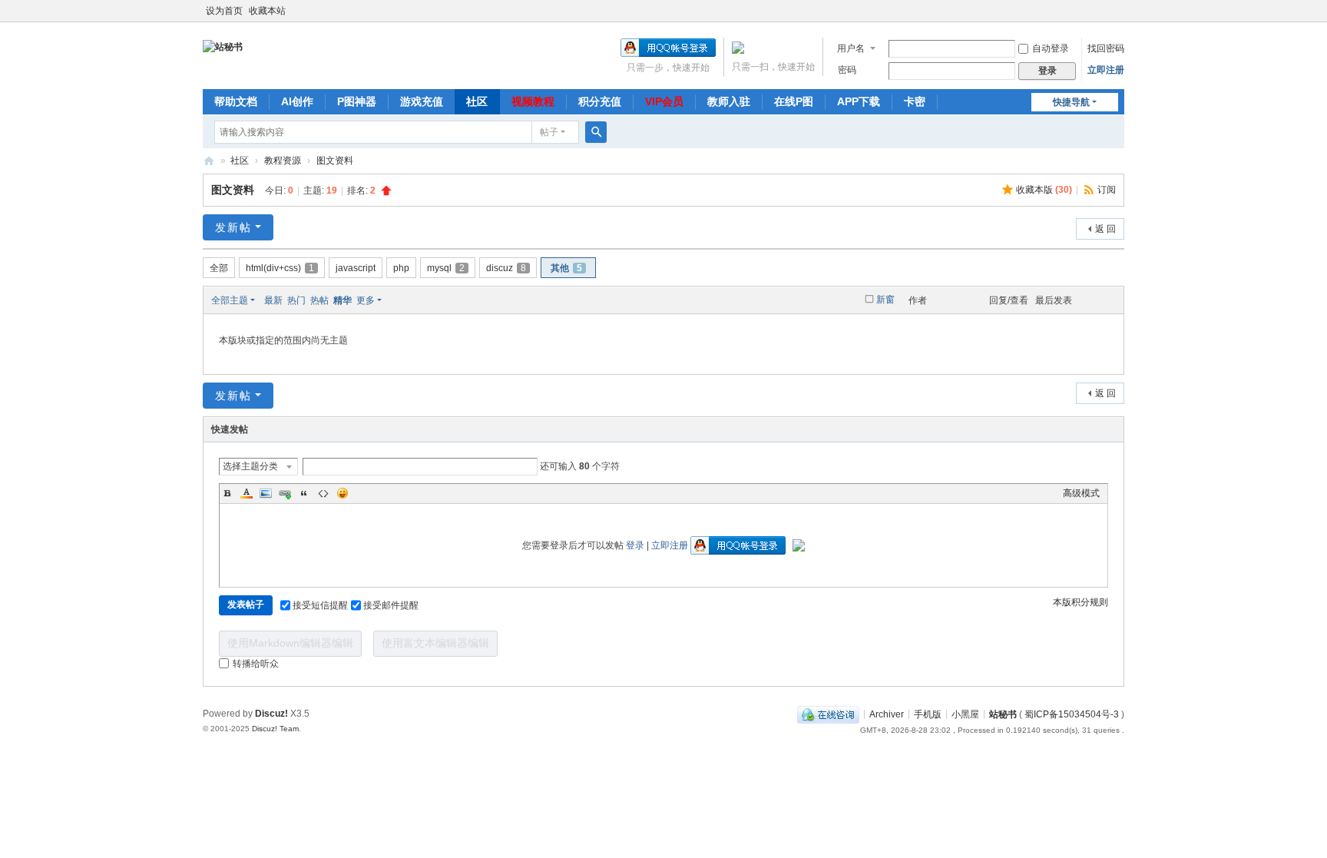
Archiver (886, 713)
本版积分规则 (1080, 602)
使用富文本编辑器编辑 (435, 643)
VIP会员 (664, 101)
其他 (566, 268)
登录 (635, 545)
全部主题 (229, 300)
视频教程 (532, 101)
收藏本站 (267, 10)
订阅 (1106, 189)
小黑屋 (965, 713)
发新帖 (233, 227)
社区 (477, 101)
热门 (296, 300)
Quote (304, 493)
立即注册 (1105, 70)
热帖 (319, 300)
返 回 (1105, 229)
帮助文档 (235, 101)
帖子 (549, 132)
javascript (356, 268)
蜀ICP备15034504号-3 (1071, 713)
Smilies (342, 493)
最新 (273, 300)
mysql (446, 268)
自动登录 (1050, 48)
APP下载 (858, 101)
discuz (506, 268)
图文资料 (334, 160)
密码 (847, 70)
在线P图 (793, 101)
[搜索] (596, 132)
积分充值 (599, 101)
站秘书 (209, 161)
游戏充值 (421, 101)
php (401, 268)
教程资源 (282, 160)
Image (265, 493)
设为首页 (224, 10)
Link (285, 493)
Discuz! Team (275, 728)
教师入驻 (728, 101)
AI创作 (297, 101)
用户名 (851, 48)
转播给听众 (256, 663)
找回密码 (1105, 48)
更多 (365, 300)
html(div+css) (280, 268)
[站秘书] (223, 46)
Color (246, 493)
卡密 (914, 101)
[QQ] (828, 713)
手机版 (927, 713)
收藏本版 (1044, 189)
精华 (342, 300)
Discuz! (271, 713)
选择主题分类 (250, 466)
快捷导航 (1071, 102)
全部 (219, 268)
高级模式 (1081, 493)
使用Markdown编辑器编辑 (290, 643)
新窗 (885, 299)
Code (323, 493)
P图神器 (356, 101)
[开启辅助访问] (1120, 11)
